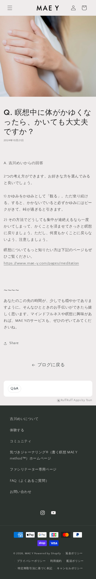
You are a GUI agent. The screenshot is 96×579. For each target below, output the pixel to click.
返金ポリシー (74, 553)
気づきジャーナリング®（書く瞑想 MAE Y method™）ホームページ (43, 455)
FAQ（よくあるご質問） (29, 481)
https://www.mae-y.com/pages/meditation (41, 263)
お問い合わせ (21, 492)
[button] (9, 7)
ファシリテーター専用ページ (33, 469)
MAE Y (29, 553)
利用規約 (56, 561)
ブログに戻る (51, 365)
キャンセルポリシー (70, 568)
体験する (17, 430)
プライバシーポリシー (31, 561)
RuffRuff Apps (71, 400)
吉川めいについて (24, 419)
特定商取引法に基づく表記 (35, 568)
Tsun (89, 400)
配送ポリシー (75, 561)
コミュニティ (21, 441)
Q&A (14, 388)
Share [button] (14, 343)
